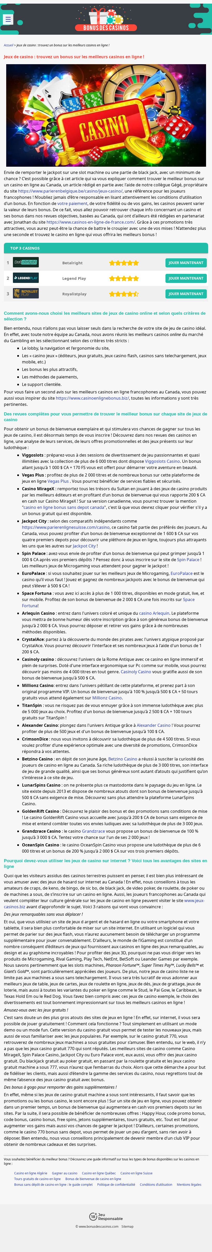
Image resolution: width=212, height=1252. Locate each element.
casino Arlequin (154, 613)
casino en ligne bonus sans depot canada (64, 507)
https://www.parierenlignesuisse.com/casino (66, 527)
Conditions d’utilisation (156, 1184)
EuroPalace (182, 573)
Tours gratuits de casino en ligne (37, 1179)
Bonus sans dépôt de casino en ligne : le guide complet (53, 1184)
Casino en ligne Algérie (30, 1173)
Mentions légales (189, 1184)
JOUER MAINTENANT (186, 262)
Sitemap (127, 1226)
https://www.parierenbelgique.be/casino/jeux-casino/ (70, 191)
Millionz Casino (107, 698)
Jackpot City (85, 546)
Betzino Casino (122, 759)
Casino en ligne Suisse (136, 1173)
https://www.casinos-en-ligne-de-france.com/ (91, 222)
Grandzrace (93, 831)
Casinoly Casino (136, 672)
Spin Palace (188, 559)
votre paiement (72, 203)
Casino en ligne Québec (99, 1173)
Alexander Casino (154, 725)
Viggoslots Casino (162, 461)
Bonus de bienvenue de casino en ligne (93, 1179)
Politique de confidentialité (116, 1184)
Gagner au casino (64, 1173)
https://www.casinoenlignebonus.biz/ (92, 398)
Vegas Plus (59, 481)
